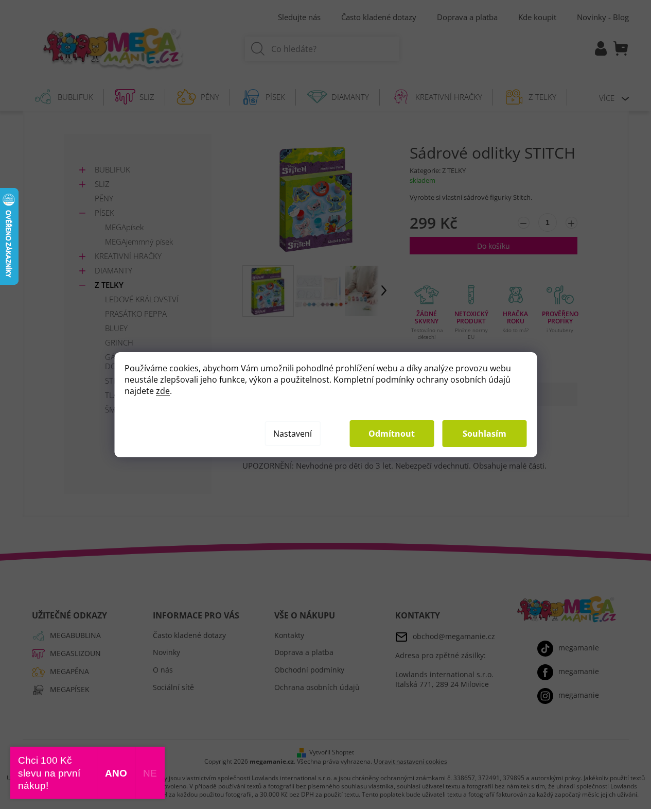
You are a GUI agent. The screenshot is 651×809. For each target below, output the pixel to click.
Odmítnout (391, 433)
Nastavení (292, 433)
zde (163, 391)
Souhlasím (484, 433)
